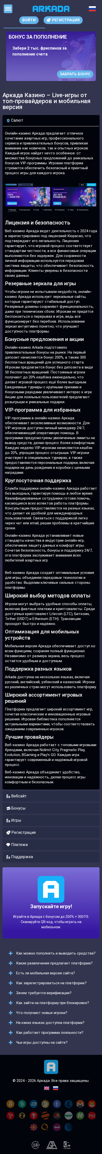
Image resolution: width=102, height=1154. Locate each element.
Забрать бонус (75, 74)
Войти (29, 20)
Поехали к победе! (51, 915)
